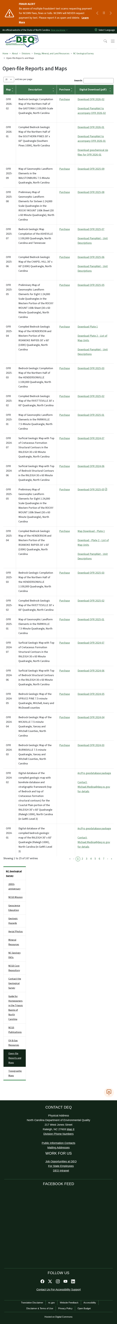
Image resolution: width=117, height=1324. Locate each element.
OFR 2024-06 (9, 470)
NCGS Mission (15, 897)
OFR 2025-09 (9, 173)
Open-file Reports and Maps (14, 1058)
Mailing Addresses (58, 1147)
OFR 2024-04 (9, 721)
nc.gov (51, 1302)
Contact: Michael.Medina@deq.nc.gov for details (94, 786)
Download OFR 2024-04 (91, 717)
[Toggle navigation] (112, 41)
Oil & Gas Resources (13, 1043)
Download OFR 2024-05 (91, 694)
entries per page (23, 79)
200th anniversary (14, 886)
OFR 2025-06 (9, 261)
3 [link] (86, 859)
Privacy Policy (65, 1308)
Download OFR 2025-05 (91, 285)
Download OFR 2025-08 (91, 192)
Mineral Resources (13, 942)
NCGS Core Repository (14, 968)
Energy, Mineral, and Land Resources (51, 53)
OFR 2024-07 (9, 442)
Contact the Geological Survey (14, 983)
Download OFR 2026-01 (91, 127)
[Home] (22, 37)
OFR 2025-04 (9, 331)
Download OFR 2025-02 (91, 396)
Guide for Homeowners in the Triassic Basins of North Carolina (15, 1008)
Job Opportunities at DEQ (61, 1161)
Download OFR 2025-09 (91, 169)
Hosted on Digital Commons (58, 1316)
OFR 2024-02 (9, 777)
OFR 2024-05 (9, 698)
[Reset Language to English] (96, 30)
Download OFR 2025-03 (91, 368)
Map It (70, 1129)
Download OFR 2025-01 (91, 415)
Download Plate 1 (88, 327)
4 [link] (91, 859)
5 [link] (95, 859)
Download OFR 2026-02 (91, 99)
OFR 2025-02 (9, 400)
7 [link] (103, 859)
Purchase (64, 99)
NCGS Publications (15, 1030)
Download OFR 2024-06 (91, 466)
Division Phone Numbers (58, 1133)
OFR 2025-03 (9, 372)
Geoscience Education (14, 908)
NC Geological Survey (83, 53)
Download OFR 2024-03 (91, 745)
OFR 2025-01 (9, 419)
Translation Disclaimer (32, 1302)
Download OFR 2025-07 (91, 229)
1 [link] (78, 859)
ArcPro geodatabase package (94, 773)
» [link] (111, 859)
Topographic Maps (15, 1073)
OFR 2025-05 (9, 289)
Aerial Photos (15, 931)
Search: (78, 80)
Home (5, 53)
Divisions (26, 53)
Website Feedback (69, 1302)
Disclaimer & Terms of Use (39, 1308)
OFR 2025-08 (9, 196)
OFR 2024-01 (9, 833)
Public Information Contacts (58, 1143)
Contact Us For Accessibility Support (58, 1289)
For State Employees (61, 1166)
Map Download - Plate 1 (91, 531)
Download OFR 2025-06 (91, 257)
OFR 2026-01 (9, 131)
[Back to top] (109, 1092)
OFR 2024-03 (9, 749)
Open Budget (84, 1308)
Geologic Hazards (13, 921)
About (15, 53)
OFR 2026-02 (9, 103)
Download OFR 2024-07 (91, 438)
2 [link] (82, 859)
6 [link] (99, 859)
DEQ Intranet (61, 1170)
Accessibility (89, 1302)
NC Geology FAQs (14, 955)
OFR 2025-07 (9, 233)
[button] (103, 41)
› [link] (107, 859)
